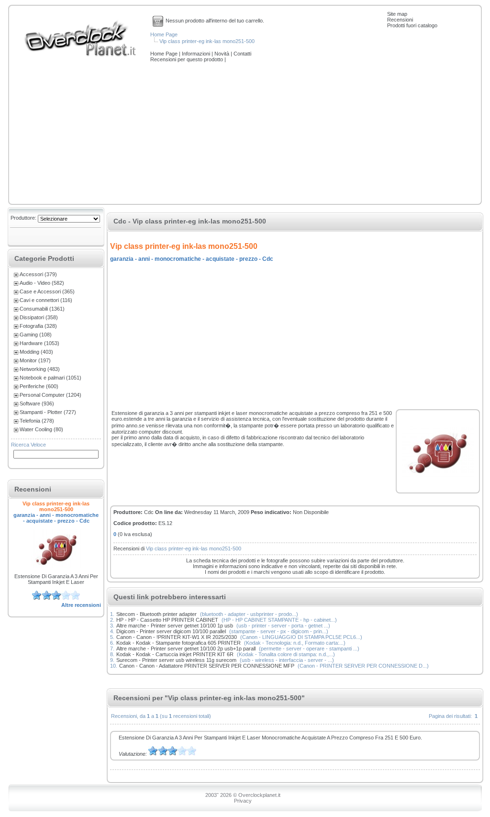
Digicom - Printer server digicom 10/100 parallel (171, 631)
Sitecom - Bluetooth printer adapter (156, 614)
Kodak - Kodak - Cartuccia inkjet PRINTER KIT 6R (175, 654)
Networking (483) (40, 369)
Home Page (164, 34)
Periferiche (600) (39, 386)
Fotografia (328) (38, 326)
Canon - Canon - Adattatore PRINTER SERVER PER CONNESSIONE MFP (206, 666)
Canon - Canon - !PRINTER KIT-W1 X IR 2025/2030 (176, 637)
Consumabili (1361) (42, 309)
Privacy (243, 801)
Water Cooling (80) (41, 429)
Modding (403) (36, 352)
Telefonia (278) (37, 421)
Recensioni (400, 19)
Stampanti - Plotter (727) (48, 412)
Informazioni (197, 53)
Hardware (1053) (39, 343)
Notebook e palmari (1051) (50, 378)
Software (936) (37, 403)
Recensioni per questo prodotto (187, 59)
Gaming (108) (36, 334)
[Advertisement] (245, 134)
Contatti (242, 53)
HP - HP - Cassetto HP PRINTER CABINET (167, 620)
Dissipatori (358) (39, 317)
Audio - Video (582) (42, 283)
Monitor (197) (35, 360)
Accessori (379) (38, 274)
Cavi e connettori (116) (46, 300)
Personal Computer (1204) (50, 395)
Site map (397, 14)
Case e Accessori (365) (47, 291)
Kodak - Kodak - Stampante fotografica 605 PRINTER (178, 643)
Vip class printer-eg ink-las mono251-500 (207, 41)
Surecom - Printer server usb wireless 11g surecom (176, 660)
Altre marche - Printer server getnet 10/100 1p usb (174, 625)
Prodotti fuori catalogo (412, 25)
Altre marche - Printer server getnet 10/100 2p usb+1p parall (186, 648)
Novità (222, 53)
